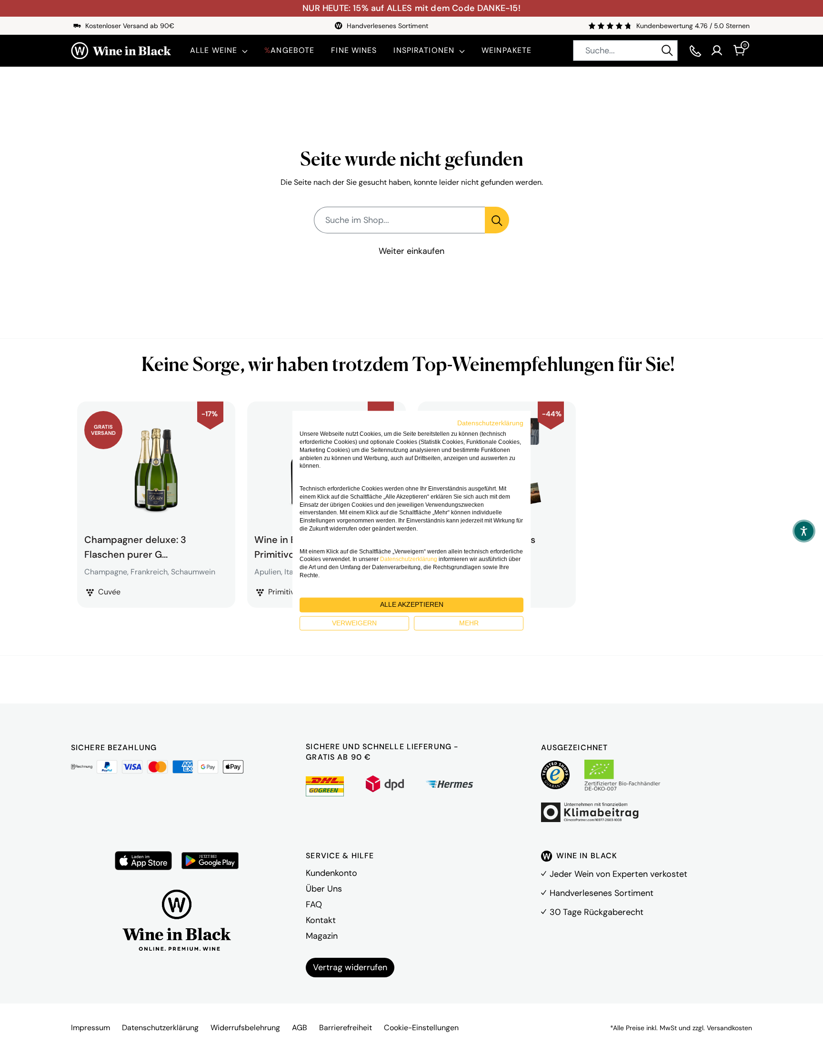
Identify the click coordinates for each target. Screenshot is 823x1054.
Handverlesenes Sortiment (601, 893)
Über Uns (324, 888)
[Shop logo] (121, 50)
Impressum (90, 1028)
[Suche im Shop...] (497, 220)
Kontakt (321, 920)
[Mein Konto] (717, 50)
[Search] (667, 50)
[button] (804, 531)
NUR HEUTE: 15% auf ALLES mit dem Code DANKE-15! (411, 8)
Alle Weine (213, 50)
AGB (299, 1028)
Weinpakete (507, 50)
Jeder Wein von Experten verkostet (618, 874)
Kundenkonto (331, 873)
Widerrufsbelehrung (245, 1028)
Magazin (322, 936)
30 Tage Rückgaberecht (596, 912)
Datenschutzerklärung (160, 1028)
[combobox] (625, 50)
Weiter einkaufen (411, 251)
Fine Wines (354, 50)
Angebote (289, 50)
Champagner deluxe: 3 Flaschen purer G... (135, 545)
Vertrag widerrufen (350, 967)
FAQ (314, 904)
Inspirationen (423, 50)
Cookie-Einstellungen (421, 1028)
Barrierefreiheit (345, 1028)
